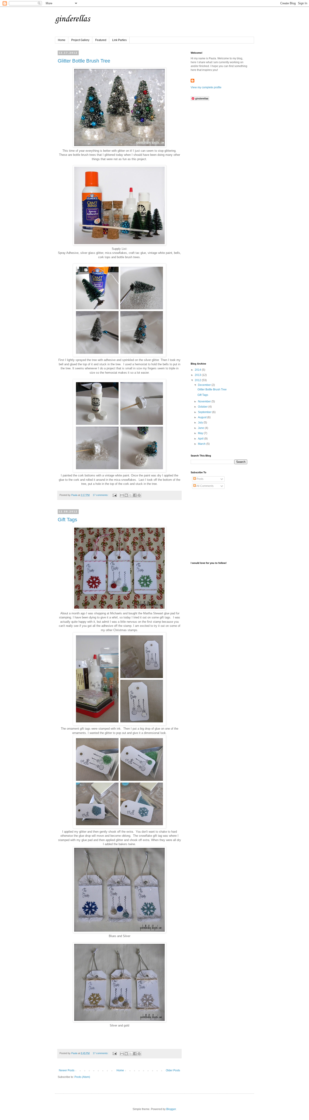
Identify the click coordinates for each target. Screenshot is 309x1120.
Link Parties (119, 40)
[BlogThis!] (126, 495)
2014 (198, 369)
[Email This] (122, 495)
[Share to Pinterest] (139, 495)
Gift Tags (67, 519)
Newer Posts (66, 1070)
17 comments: (101, 495)
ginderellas (72, 19)
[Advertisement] (225, 261)
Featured (100, 40)
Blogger (171, 1109)
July (201, 422)
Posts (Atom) (82, 1077)
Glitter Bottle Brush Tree (84, 61)
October (203, 406)
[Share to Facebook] (135, 495)
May (201, 433)
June (201, 428)
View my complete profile (206, 87)
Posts (199, 479)
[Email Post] (114, 495)
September (205, 412)
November (205, 401)
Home (61, 40)
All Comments (205, 486)
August (202, 417)
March (202, 443)
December (205, 385)
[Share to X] (130, 495)
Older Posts (173, 1070)
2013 (198, 375)
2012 (198, 380)
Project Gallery (80, 40)
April (201, 438)
